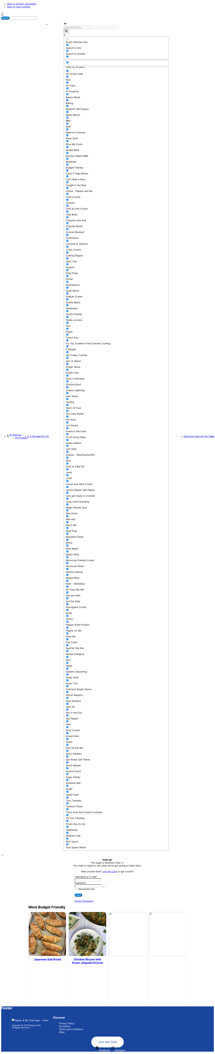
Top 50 (45, 436)
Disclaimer (64, 1026)
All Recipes (15, 434)
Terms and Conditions (71, 1029)
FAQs (61, 1032)
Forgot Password (84, 901)
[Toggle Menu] (2, 12)
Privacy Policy (67, 1023)
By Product (21, 437)
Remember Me (86, 889)
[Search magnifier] (66, 31)
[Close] (2, 855)
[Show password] (103, 886)
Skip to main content (18, 6)
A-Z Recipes (34, 436)
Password (80, 882)
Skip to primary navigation (21, 3)
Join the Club (206, 436)
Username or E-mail (86, 876)
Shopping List (191, 436)
